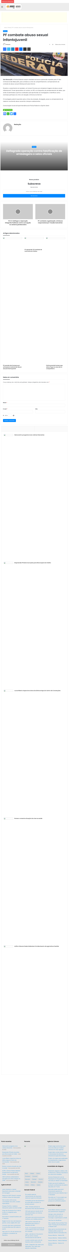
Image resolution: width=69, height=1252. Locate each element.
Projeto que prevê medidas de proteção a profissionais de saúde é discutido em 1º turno (58, 1185)
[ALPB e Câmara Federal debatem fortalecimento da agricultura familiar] (8, 1009)
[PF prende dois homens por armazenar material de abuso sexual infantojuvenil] (12, 300)
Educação (27, 1179)
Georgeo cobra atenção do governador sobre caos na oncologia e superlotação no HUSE (57, 1215)
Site (36, 409)
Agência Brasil (6, 1185)
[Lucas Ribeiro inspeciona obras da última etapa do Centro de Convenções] (8, 753)
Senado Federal (29, 1190)
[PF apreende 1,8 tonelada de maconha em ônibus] (34, 242)
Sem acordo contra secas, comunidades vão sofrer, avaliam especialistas (11, 1201)
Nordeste (40, 1182)
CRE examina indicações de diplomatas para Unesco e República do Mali (32, 1223)
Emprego (34, 1179)
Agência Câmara (53, 1141)
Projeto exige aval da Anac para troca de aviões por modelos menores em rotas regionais (57, 1147)
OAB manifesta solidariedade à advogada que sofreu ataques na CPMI (11, 1178)
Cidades (32, 1173)
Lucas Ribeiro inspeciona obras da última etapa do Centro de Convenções (37, 690)
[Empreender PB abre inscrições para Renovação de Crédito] (8, 625)
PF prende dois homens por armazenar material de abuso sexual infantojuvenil (12, 367)
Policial (9, 27)
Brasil (26, 1173)
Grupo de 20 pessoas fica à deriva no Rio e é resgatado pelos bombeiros (11, 1212)
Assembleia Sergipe (54, 1205)
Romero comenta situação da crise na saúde (28, 818)
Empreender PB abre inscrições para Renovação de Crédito (32, 563)
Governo (41, 1179)
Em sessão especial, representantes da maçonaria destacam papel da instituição (33, 1196)
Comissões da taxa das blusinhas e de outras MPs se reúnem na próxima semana (34, 1202)
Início (5, 27)
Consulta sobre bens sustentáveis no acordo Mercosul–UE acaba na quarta (11, 1227)
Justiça (27, 1182)
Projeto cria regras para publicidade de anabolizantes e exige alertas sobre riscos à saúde (58, 1160)
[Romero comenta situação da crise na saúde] (8, 881)
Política (32, 1185)
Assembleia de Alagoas (55, 1166)
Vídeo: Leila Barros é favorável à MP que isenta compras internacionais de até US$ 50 (34, 1235)
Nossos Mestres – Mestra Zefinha (57, 1238)
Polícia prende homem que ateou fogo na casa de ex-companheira (54, 367)
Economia (35, 1176)
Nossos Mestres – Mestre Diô (56, 1235)
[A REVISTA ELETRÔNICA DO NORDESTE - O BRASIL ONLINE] (13, 6)
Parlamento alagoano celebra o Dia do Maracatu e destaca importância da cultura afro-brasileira (58, 1172)
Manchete (33, 1182)
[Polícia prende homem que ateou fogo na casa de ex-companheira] (55, 300)
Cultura (38, 1173)
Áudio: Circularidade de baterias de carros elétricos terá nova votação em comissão (34, 1229)
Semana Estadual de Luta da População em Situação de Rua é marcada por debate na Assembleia (57, 1178)
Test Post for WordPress (54, 1220)
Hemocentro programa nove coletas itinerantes (29, 435)
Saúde (38, 1185)
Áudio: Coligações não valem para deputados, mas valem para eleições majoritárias (34, 1246)
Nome (5, 402)
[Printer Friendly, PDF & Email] (7, 110)
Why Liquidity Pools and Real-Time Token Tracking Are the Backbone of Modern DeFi (57, 1224)
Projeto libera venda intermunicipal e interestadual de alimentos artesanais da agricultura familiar (57, 1154)
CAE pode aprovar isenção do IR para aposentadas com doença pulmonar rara (34, 1212)
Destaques (27, 1176)
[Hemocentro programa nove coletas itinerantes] (8, 497)
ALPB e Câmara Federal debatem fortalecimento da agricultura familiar (36, 946)
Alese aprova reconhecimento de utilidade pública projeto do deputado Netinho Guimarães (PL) (57, 1230)
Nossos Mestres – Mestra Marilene (57, 1240)
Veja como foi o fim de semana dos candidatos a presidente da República (11, 1233)
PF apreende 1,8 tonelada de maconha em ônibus (33, 250)
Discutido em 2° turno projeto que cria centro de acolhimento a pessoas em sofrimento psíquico (57, 1199)
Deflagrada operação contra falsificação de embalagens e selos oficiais (34, 152)
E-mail (5, 409)
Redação (8, 44)
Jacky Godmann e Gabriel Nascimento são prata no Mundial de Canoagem (11, 1191)
